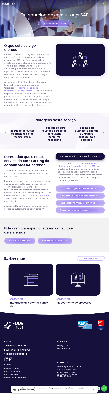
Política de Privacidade (17, 349)
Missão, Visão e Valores (15, 377)
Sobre (7, 364)
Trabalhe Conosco (15, 345)
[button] (97, 3)
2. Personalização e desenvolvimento (78, 189)
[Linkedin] (6, 359)
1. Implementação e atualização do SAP (78, 156)
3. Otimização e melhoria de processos (78, 196)
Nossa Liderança (12, 371)
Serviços (62, 341)
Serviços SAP (55, 10)
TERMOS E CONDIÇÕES (15, 354)
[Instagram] (11, 359)
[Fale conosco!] (104, 388)
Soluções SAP (63, 348)
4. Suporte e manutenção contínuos (77, 203)
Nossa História (11, 374)
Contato (62, 362)
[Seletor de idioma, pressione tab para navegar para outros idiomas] (104, 3)
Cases (7, 341)
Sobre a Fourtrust (12, 368)
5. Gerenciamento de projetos (74, 210)
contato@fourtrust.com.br (69, 366)
